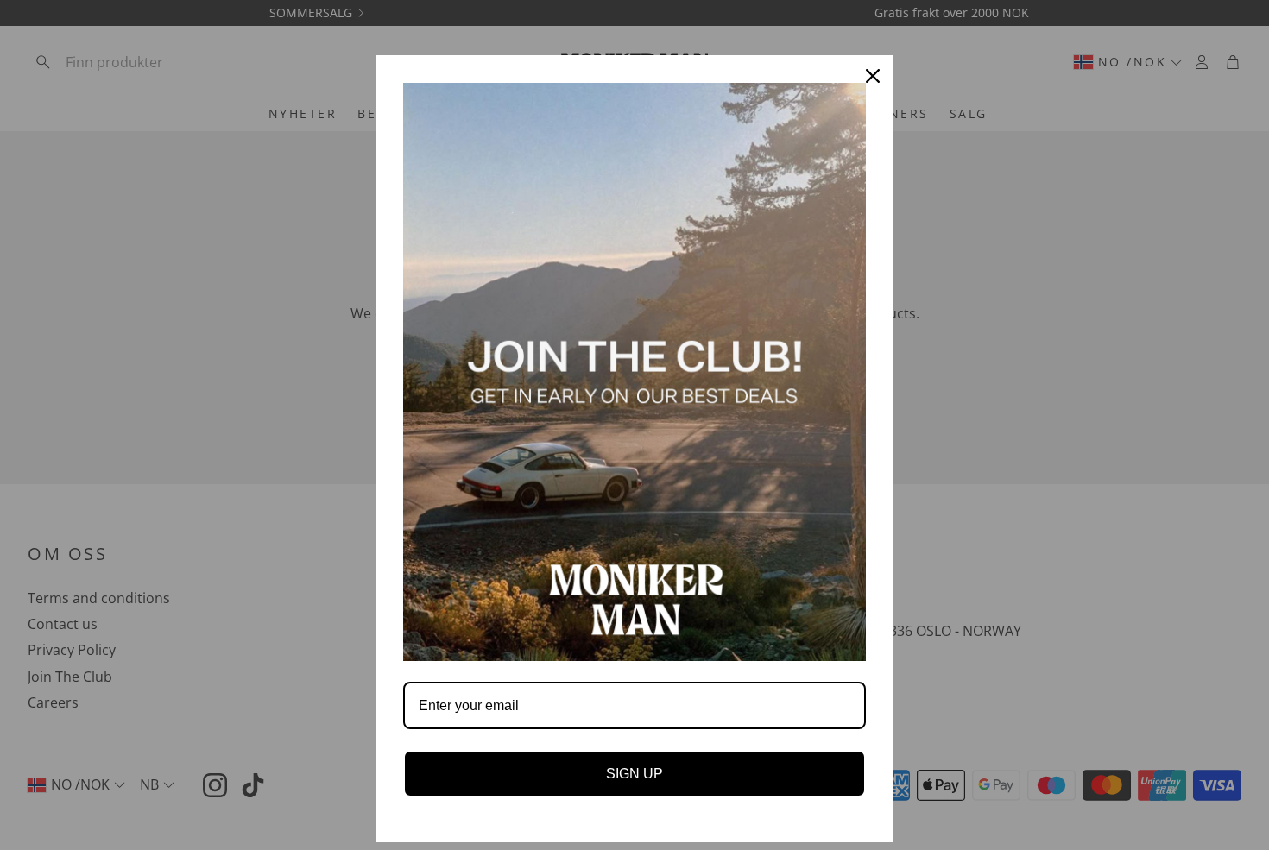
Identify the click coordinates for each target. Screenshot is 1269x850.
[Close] (872, 76)
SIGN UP (634, 773)
